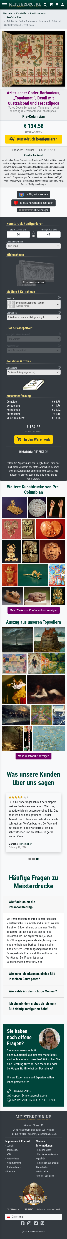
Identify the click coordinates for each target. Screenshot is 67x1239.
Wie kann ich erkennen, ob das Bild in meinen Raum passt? (32, 976)
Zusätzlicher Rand (14, 241)
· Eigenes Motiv (43, 1150)
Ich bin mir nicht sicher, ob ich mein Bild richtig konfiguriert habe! (32, 1006)
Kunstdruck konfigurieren (36, 139)
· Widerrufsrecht (13, 1162)
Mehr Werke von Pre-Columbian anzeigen (33, 610)
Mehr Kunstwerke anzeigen (33, 756)
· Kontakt (9, 1145)
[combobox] (33, 246)
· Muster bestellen (45, 1175)
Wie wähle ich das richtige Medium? (33, 991)
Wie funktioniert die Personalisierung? (22, 904)
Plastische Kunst (38, 13)
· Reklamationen (13, 1167)
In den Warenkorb (35, 439)
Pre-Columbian (14, 17)
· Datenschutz (12, 1158)
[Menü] (4, 4)
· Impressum (11, 1150)
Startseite (7, 13)
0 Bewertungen (40, 210)
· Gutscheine (42, 1171)
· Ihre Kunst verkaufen (47, 1154)
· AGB (8, 1154)
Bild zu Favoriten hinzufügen (35, 202)
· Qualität (40, 1158)
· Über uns (10, 1171)
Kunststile (21, 13)
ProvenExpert (26, 843)
